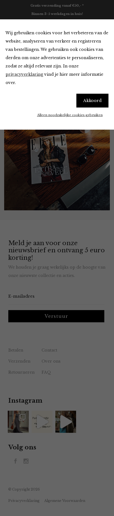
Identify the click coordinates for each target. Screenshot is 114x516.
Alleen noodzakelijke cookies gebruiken (70, 115)
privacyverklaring (24, 74)
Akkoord (92, 100)
